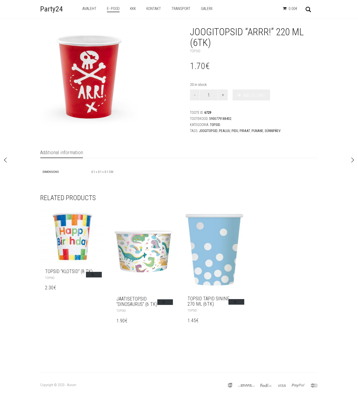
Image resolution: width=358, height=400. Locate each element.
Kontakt (153, 8)
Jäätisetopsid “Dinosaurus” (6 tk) (136, 301)
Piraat (245, 131)
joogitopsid (208, 131)
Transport (180, 8)
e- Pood (113, 8)
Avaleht (89, 8)
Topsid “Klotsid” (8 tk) (69, 271)
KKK (133, 8)
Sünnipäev (273, 131)
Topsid (195, 51)
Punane (257, 131)
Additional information (61, 152)
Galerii (206, 8)
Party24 (51, 9)
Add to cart (254, 95)
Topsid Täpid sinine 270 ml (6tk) (208, 301)
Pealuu (224, 131)
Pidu (235, 131)
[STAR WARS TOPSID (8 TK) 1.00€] (352, 160)
